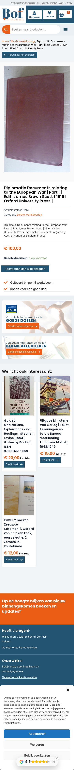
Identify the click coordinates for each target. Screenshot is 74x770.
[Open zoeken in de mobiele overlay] (31, 29)
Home (5, 41)
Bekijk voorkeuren (37, 755)
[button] (68, 690)
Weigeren (37, 744)
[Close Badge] (57, 758)
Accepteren (37, 734)
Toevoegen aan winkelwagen (25, 269)
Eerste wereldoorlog (23, 41)
